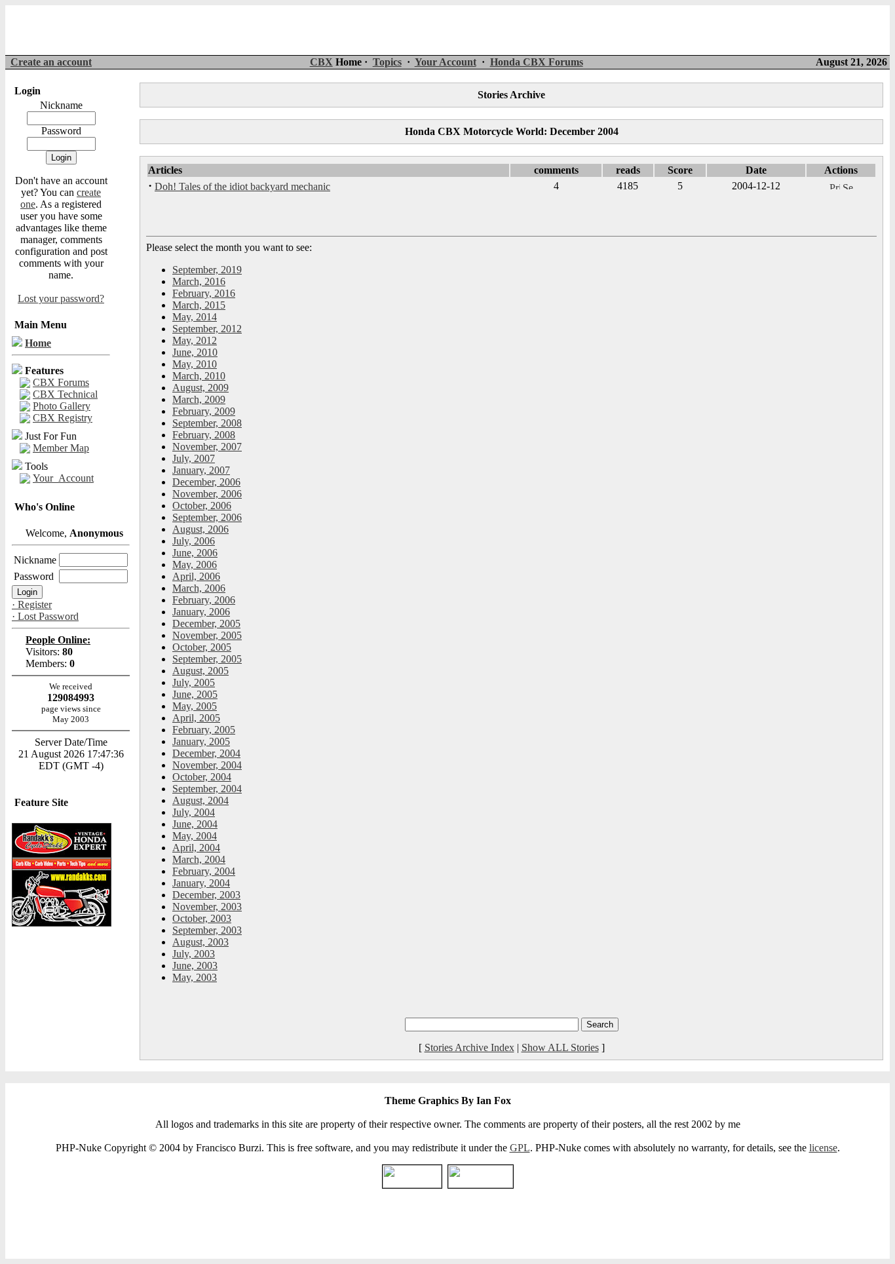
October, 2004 (201, 776)
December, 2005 (206, 623)
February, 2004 (203, 871)
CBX (321, 61)
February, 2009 (203, 411)
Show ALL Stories (560, 1047)
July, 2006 (193, 540)
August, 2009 (200, 387)
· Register (32, 604)
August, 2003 (200, 942)
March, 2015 (198, 305)
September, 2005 (207, 658)
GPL (520, 1147)
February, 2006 (203, 599)
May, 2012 (194, 340)
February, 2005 (203, 729)
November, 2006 (207, 493)
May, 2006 (194, 564)
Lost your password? (61, 298)
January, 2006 (201, 611)
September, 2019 (207, 269)
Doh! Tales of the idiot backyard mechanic (242, 186)
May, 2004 (194, 835)
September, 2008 (207, 423)
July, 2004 (193, 812)
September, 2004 (207, 788)
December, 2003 (206, 894)
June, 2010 (195, 352)
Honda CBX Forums (536, 61)
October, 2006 (201, 505)
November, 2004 (207, 765)
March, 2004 (198, 859)
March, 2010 (198, 375)
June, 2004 (195, 824)
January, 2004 (201, 883)
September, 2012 (207, 328)
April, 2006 (196, 576)
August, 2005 (200, 670)
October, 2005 (201, 647)
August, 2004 (200, 800)
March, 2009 (198, 399)
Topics (387, 61)
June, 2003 (195, 965)
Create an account (51, 61)
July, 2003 (193, 953)
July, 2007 (193, 458)
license (823, 1147)
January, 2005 (201, 741)
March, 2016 (198, 281)
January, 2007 (201, 470)
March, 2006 (198, 588)
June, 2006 (195, 552)
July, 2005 (193, 682)
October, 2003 (201, 918)
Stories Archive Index (469, 1047)
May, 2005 (194, 706)
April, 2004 (196, 847)
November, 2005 (207, 635)
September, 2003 (207, 930)
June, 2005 (195, 694)
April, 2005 (196, 717)
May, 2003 (194, 977)
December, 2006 (206, 482)
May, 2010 (194, 364)
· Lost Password (45, 616)
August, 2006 (200, 529)
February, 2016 (203, 293)
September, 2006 (207, 517)
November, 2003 (207, 906)
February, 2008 (203, 434)
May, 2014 (194, 316)
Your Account (445, 61)
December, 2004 (206, 753)
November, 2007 (207, 446)
